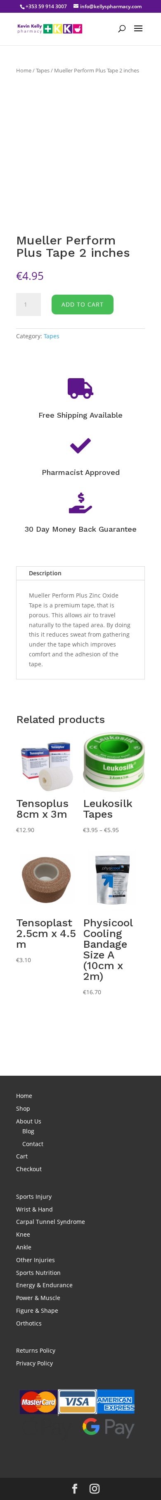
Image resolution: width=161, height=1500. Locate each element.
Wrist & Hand (34, 1209)
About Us (28, 1121)
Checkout (29, 1169)
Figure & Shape (37, 1310)
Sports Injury (34, 1196)
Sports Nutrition (38, 1273)
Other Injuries (35, 1260)
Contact (32, 1144)
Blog (28, 1131)
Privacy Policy (34, 1363)
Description (45, 573)
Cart (22, 1156)
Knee (23, 1234)
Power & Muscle (38, 1298)
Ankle (23, 1247)
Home (23, 70)
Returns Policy (35, 1350)
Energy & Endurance (44, 1285)
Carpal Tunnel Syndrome (50, 1222)
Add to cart (83, 304)
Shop (23, 1108)
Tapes (43, 70)
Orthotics (29, 1323)
